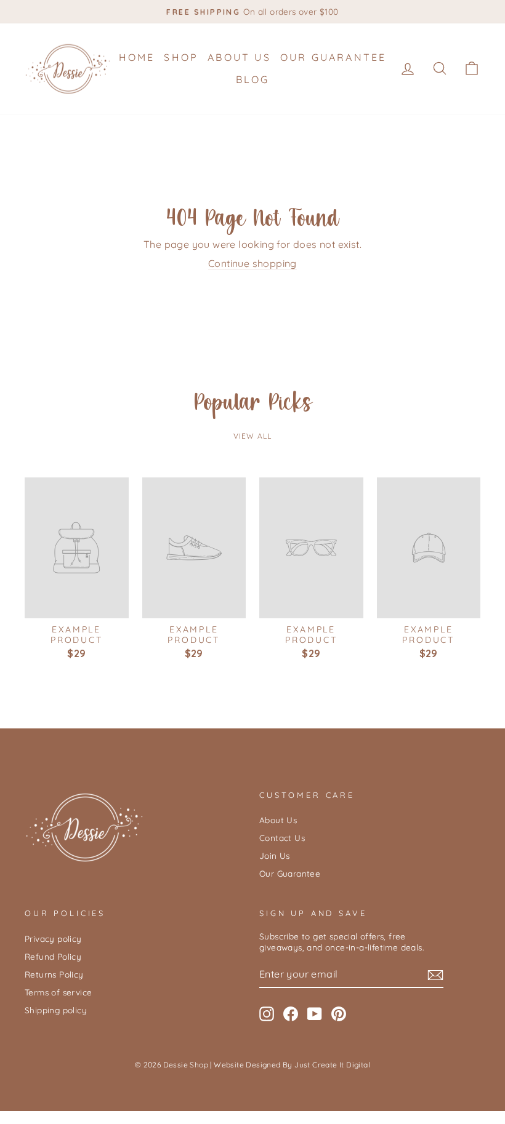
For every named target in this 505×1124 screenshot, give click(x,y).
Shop (181, 57)
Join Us (274, 855)
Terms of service (58, 992)
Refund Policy (53, 956)
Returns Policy (54, 974)
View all (252, 435)
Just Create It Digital (332, 1064)
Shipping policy (56, 1010)
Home (137, 57)
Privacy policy (53, 938)
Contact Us (282, 837)
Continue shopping (252, 263)
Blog (253, 79)
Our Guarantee (333, 57)
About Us (239, 57)
